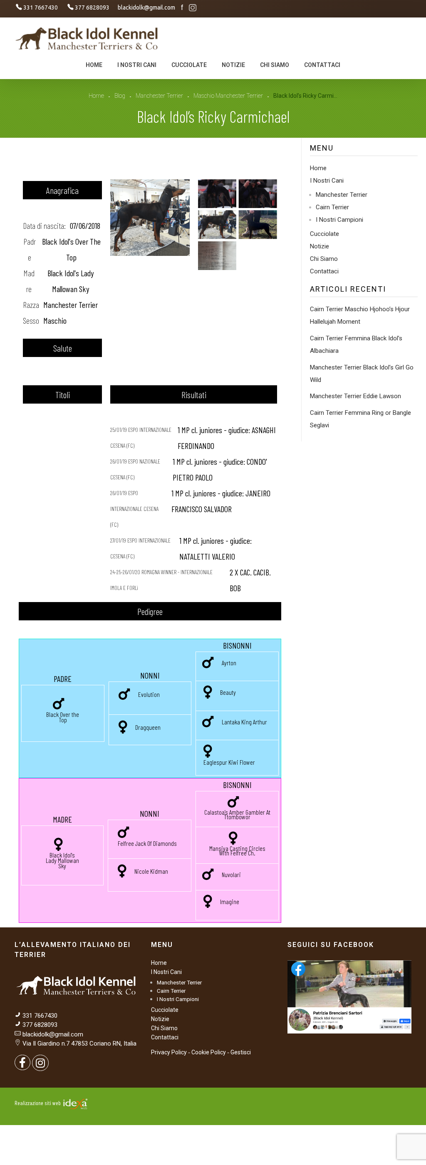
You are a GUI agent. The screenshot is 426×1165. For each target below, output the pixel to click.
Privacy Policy (169, 1052)
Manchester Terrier (159, 95)
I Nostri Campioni (339, 219)
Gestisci (240, 1052)
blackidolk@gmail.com (52, 1034)
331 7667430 (39, 1015)
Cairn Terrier (332, 207)
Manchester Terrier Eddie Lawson (355, 396)
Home (96, 95)
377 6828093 (39, 1025)
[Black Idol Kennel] (87, 38)
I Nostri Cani (327, 180)
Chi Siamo (324, 259)
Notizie (319, 246)
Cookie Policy (208, 1052)
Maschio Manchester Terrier (228, 95)
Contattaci (324, 271)
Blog (119, 95)
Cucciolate (324, 234)
